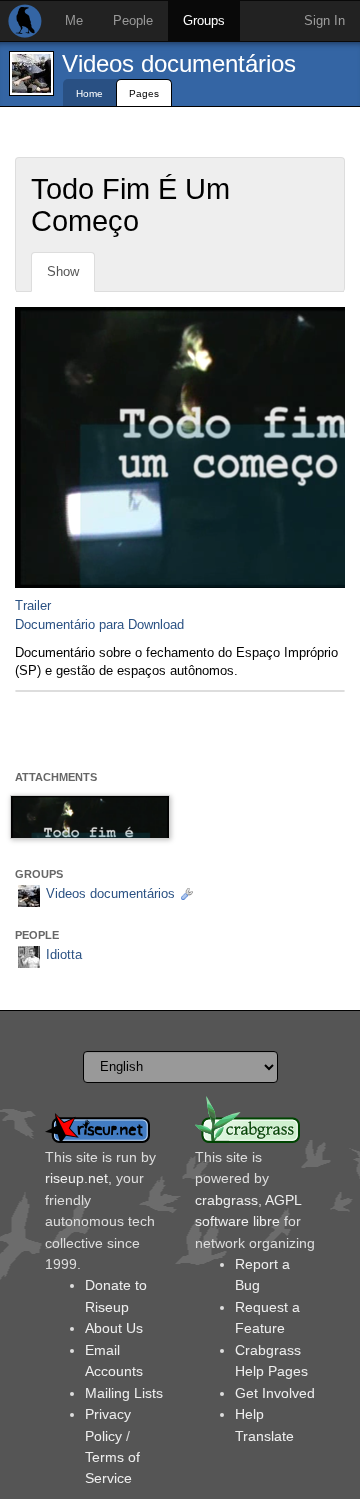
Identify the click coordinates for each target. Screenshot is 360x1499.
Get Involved (275, 1393)
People (133, 20)
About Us (114, 1328)
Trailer (33, 605)
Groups (204, 20)
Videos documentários (179, 63)
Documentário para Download (99, 624)
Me (74, 20)
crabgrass (226, 1200)
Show (63, 271)
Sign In (324, 20)
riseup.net (76, 1178)
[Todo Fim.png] (90, 817)
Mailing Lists (124, 1393)
